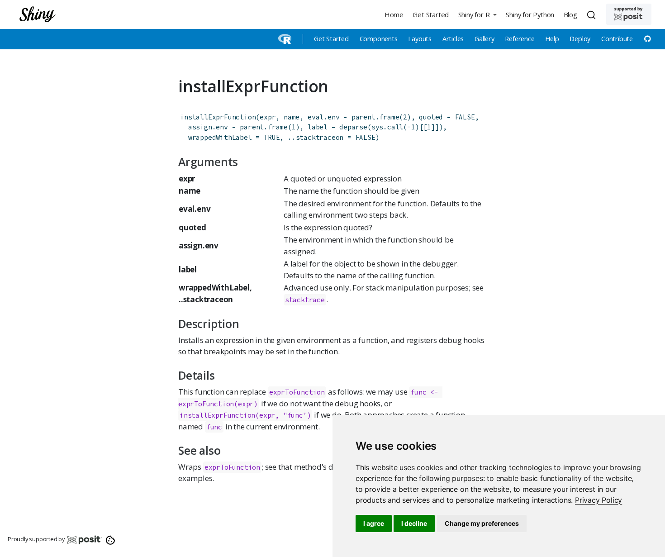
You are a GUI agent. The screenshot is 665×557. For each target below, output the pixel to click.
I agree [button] (373, 523)
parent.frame (375, 117)
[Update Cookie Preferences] (110, 539)
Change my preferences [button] (482, 523)
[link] (598, 500)
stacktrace (305, 299)
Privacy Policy (598, 500)
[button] (477, 14)
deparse (353, 127)
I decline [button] (414, 523)
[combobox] (593, 14)
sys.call (387, 127)
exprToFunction (232, 467)
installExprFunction (218, 117)
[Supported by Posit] (628, 14)
